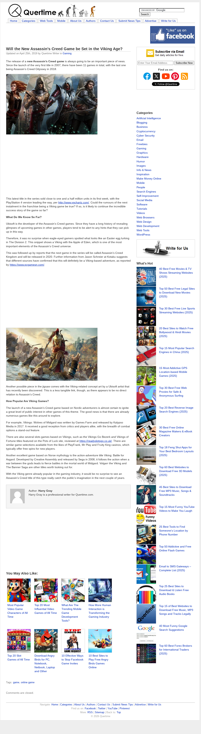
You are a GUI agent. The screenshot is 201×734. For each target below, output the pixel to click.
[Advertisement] (77, 35)
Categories (28, 20)
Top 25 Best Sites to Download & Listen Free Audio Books (174, 590)
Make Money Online (149, 178)
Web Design (144, 221)
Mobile (61, 20)
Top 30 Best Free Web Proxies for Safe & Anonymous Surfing (173, 391)
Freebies (142, 144)
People (141, 187)
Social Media (144, 200)
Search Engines (146, 191)
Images (141, 165)
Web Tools (46, 20)
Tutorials (142, 208)
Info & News (144, 170)
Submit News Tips (129, 20)
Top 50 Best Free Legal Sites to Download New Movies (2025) (177, 292)
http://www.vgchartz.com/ (73, 260)
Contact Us (107, 20)
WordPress (143, 234)
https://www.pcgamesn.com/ (27, 322)
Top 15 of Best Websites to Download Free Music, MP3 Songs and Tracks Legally (176, 609)
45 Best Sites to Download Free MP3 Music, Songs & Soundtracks (175, 490)
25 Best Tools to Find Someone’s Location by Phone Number (173, 530)
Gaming (67, 53)
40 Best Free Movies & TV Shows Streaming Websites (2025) (176, 272)
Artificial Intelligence (149, 118)
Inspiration (143, 174)
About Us (75, 20)
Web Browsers (145, 217)
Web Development (148, 226)
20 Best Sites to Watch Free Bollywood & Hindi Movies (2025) (176, 332)
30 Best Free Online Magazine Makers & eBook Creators (175, 431)
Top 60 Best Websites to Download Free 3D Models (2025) (175, 471)
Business (142, 126)
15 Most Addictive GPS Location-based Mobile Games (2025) (173, 371)
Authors (90, 20)
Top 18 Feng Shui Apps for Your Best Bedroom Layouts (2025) (176, 451)
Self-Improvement (148, 195)
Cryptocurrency (146, 131)
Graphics (142, 152)
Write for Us (168, 20)
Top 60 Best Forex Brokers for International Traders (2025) (175, 649)
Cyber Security (146, 135)
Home (13, 20)
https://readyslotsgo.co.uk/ (95, 499)
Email (140, 139)
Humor (141, 161)
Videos (141, 213)
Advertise (150, 20)
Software (142, 204)
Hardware (143, 157)
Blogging (142, 122)
